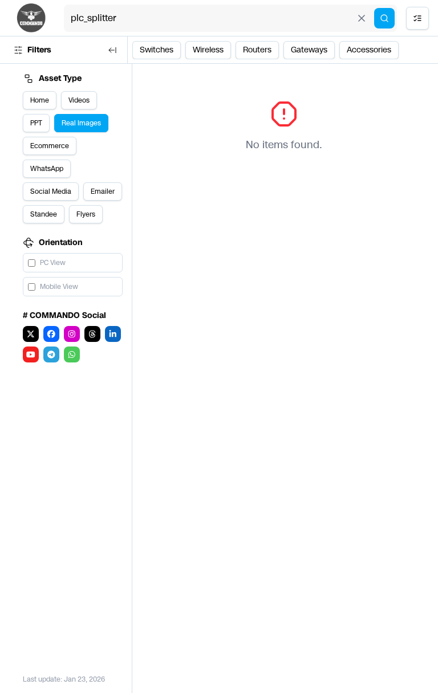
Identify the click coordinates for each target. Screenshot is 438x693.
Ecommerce (49, 145)
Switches (156, 49)
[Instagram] (72, 334)
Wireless (208, 49)
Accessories (369, 49)
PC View (53, 262)
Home (39, 100)
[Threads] (92, 334)
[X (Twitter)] (31, 334)
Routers (257, 49)
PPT (36, 123)
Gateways (309, 49)
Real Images (81, 123)
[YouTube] (31, 354)
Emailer (103, 191)
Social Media (50, 191)
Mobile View (59, 286)
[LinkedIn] (113, 334)
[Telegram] (51, 354)
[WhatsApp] (72, 354)
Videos (79, 100)
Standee (43, 214)
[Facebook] (51, 334)
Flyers (85, 214)
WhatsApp (46, 168)
